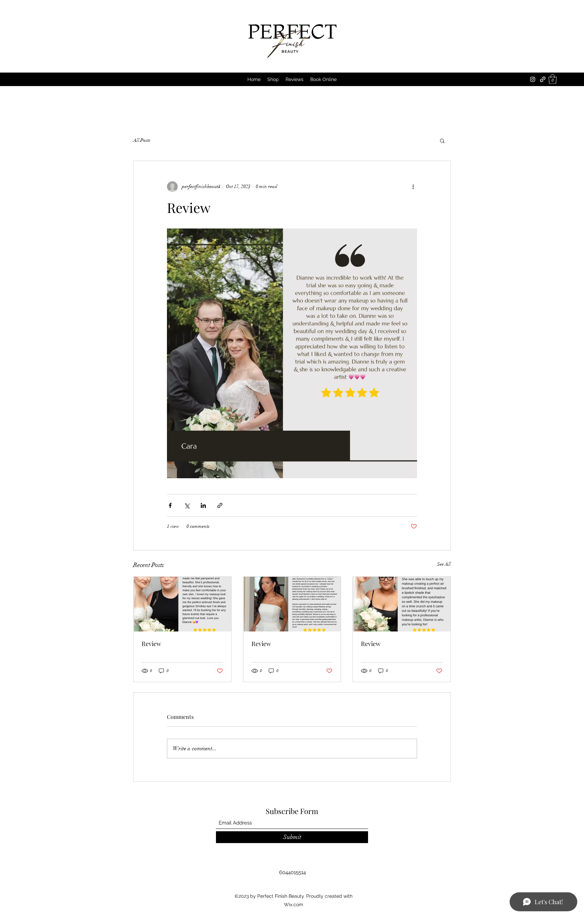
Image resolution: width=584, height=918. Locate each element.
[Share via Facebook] (170, 505)
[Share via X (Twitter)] (187, 505)
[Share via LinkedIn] (203, 505)
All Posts (141, 140)
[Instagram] (532, 79)
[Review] (182, 604)
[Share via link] (220, 505)
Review (151, 644)
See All (444, 564)
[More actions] (413, 187)
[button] (553, 79)
